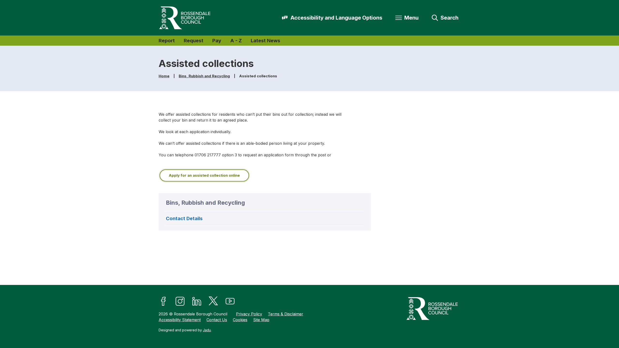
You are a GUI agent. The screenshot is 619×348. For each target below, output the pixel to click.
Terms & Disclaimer (285, 314)
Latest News (265, 41)
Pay (216, 41)
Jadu (207, 330)
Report (167, 41)
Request (193, 41)
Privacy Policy (249, 314)
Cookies (240, 319)
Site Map (261, 319)
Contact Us (216, 319)
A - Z (236, 41)
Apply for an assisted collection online (204, 175)
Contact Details (184, 218)
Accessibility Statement (180, 319)
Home (164, 76)
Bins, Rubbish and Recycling (204, 76)
